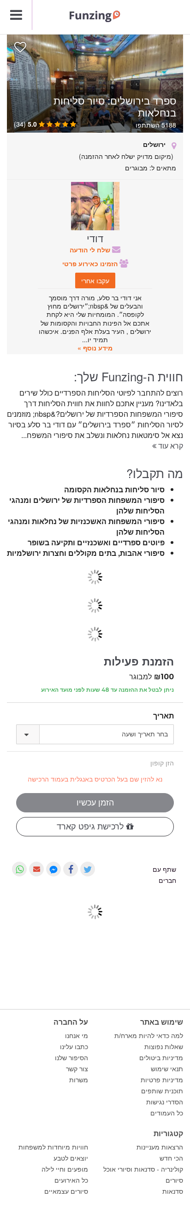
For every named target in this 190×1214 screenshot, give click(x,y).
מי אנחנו (76, 1035)
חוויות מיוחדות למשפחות (53, 1147)
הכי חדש (171, 1158)
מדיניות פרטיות (162, 1080)
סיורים (174, 1180)
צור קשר (77, 1069)
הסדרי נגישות (164, 1102)
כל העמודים (166, 1113)
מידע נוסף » (95, 348)
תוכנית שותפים (162, 1091)
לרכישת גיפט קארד (91, 827)
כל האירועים (71, 1180)
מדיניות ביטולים (161, 1058)
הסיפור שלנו (71, 1058)
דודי (95, 237)
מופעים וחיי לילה (65, 1169)
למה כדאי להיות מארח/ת (148, 1035)
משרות (78, 1080)
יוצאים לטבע (70, 1158)
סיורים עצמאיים (66, 1191)
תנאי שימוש (167, 1069)
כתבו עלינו (74, 1047)
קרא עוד (169, 445)
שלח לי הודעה (91, 249)
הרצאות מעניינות (160, 1147)
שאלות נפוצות (163, 1047)
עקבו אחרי (95, 280)
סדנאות (172, 1191)
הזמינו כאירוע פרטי (90, 263)
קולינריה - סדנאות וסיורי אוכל (143, 1169)
